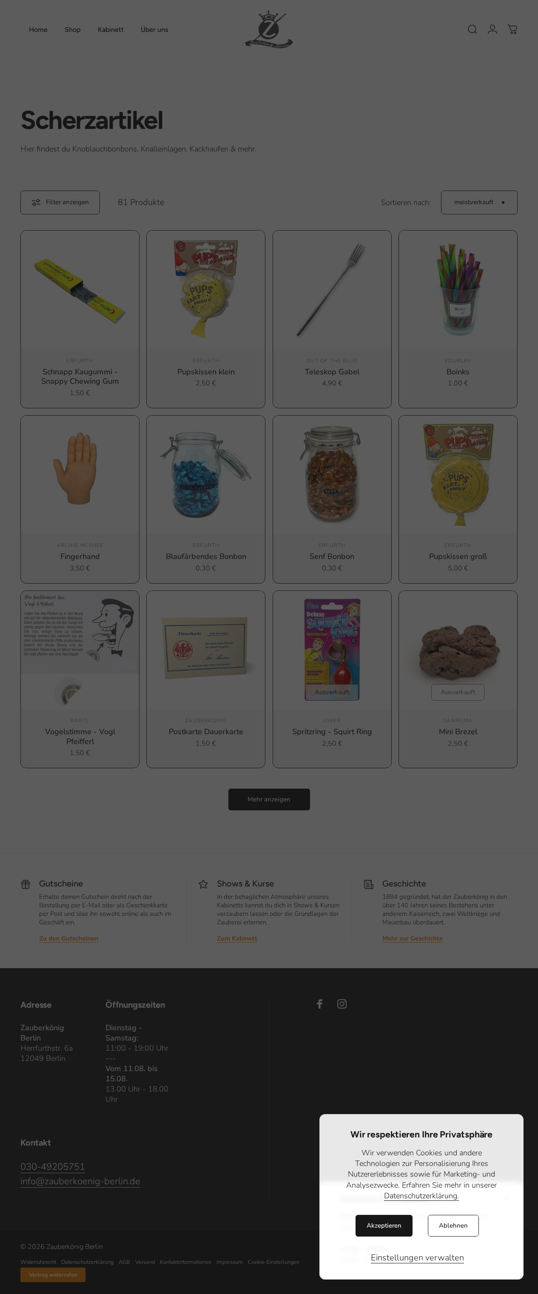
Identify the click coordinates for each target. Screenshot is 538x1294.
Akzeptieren (384, 1225)
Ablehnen (453, 1225)
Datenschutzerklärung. (421, 1196)
